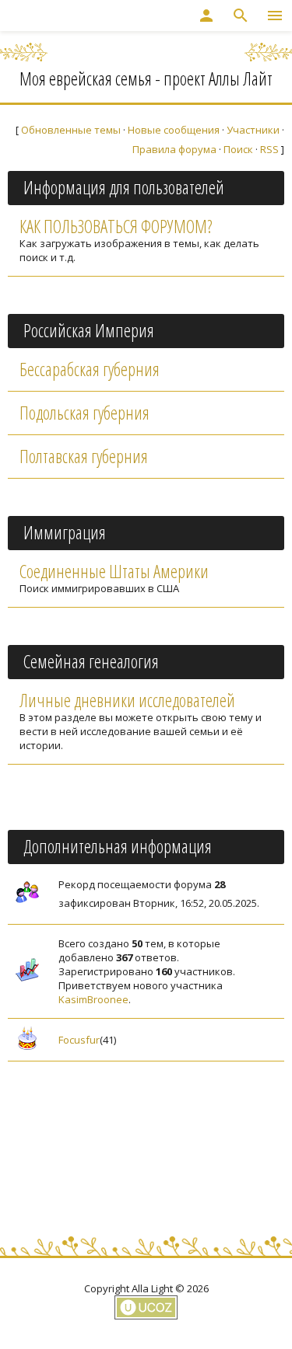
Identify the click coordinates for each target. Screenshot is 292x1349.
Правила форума (174, 149)
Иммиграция (64, 532)
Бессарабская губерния (89, 369)
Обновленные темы (71, 130)
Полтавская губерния (83, 456)
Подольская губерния (84, 412)
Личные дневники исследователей (127, 700)
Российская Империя (88, 330)
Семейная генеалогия (91, 661)
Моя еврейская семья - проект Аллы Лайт (146, 78)
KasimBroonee (93, 999)
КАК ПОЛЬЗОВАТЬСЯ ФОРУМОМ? (115, 226)
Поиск (238, 149)
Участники (253, 130)
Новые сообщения (174, 130)
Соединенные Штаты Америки (114, 571)
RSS (269, 149)
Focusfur (79, 1040)
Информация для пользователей (123, 187)
